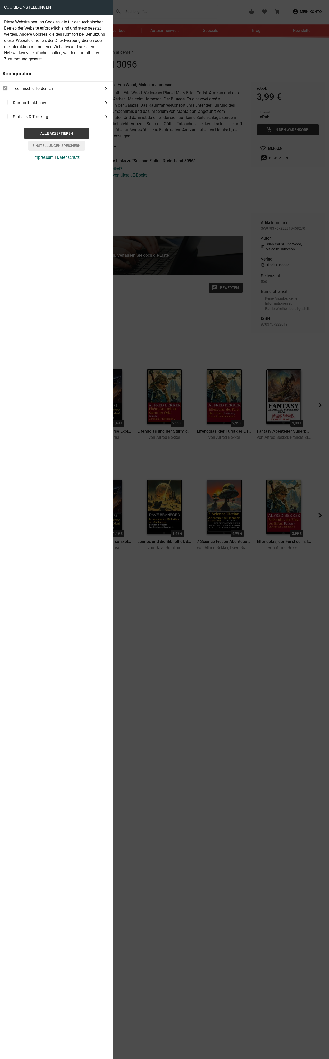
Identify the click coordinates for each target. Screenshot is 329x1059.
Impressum (43, 157)
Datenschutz (68, 157)
